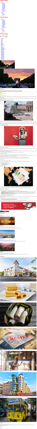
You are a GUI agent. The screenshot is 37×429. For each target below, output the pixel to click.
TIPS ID (2, 46)
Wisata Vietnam (3, 7)
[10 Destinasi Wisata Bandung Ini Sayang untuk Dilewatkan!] (18, 410)
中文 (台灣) (3, 14)
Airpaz (15, 201)
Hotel (2, 10)
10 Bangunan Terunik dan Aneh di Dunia (4, 396)
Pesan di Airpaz (2, 9)
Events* (2, 42)
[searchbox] (2, 37)
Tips (1, 214)
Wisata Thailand (3, 3)
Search (6, 37)
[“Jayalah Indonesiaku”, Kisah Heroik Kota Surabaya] (18, 269)
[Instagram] (0, 211)
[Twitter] (3, 211)
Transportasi (3, 11)
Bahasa (1, 12)
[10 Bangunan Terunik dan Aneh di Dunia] (18, 384)
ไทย (2, 15)
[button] (1, 427)
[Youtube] (5, 211)
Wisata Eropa (2, 50)
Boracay (2, 41)
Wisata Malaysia (3, 8)
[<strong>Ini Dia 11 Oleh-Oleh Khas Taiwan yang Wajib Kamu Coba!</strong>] (18, 292)
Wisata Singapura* (3, 56)
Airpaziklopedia (2, 38)
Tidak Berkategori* (3, 45)
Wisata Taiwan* (2, 57)
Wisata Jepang (3, 4)
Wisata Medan (2, 55)
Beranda (2, 2)
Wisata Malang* (2, 54)
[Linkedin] (6, 211)
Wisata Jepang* (2, 52)
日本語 (3, 13)
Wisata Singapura (3, 6)
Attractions (2, 39)
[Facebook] (2, 211)
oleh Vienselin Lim (1, 282)
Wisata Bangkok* (2, 48)
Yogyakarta (2, 59)
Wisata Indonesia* (2, 51)
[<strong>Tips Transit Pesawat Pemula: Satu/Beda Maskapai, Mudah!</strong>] (18, 361)
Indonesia (2, 43)
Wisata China (3, 5)
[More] (8, 211)
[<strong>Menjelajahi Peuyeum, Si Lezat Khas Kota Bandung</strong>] (18, 315)
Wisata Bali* (2, 47)
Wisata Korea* (2, 53)
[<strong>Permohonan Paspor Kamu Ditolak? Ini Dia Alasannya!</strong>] (18, 339)
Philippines (2, 44)
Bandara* (2, 40)
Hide (2, 92)
